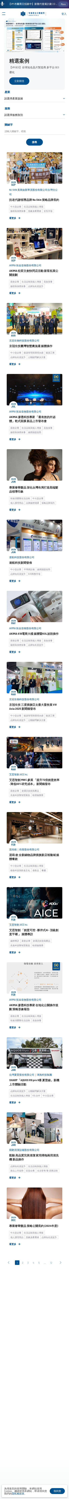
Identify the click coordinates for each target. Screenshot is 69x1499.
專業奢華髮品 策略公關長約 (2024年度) (33, 1225)
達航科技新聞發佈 (20, 562)
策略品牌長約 (48, 503)
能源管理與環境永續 (33, 352)
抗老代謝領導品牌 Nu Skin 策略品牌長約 (34, 199)
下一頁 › (60, 1263)
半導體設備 (29, 569)
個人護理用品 (16, 503)
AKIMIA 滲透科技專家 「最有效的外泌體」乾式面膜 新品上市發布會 (32, 419)
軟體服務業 (37, 795)
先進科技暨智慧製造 (20, 795)
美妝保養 (48, 281)
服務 (7, 108)
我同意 (57, 1490)
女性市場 (48, 211)
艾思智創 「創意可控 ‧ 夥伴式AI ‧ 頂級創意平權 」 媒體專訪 (33, 932)
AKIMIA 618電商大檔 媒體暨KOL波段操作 (34, 633)
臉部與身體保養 (18, 211)
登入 (63, 13)
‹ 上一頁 (9, 1263)
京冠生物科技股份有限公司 (24, 340)
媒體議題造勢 (34, 432)
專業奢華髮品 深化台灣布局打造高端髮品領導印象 (33, 489)
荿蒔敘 (13, 849)
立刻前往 (19, 80)
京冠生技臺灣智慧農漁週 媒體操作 (30, 345)
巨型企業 (30, 1170)
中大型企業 (15, 206)
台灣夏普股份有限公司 (21, 1074)
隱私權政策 (18, 1493)
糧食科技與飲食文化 (20, 870)
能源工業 (50, 352)
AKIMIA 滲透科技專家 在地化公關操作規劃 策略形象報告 (33, 1007)
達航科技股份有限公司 (21, 557)
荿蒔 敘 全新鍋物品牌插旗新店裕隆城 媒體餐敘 (34, 856)
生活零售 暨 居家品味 (47, 1170)
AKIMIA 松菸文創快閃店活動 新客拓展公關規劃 (33, 272)
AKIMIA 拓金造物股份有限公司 (25, 265)
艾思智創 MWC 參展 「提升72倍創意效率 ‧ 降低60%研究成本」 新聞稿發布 (34, 781)
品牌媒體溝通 (32, 503)
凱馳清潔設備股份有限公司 (24, 1149)
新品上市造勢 (16, 1170)
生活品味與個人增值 (33, 206)
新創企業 (14, 281)
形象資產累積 (34, 211)
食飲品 (35, 870)
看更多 (12, 218)
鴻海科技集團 (44, 1074)
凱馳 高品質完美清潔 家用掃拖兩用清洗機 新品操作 (34, 1157)
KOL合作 (36, 1095)
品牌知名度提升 (35, 286)
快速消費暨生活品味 (20, 498)
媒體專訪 (14, 940)
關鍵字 (9, 124)
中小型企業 (15, 352)
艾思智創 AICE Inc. (18, 774)
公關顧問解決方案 (37, 357)
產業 (7, 91)
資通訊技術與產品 (30, 790)
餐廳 (44, 870)
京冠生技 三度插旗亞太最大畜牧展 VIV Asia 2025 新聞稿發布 (33, 706)
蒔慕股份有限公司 (29, 849)
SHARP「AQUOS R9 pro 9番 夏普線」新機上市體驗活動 (34, 1082)
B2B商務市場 (34, 574)
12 (51, 1262)
